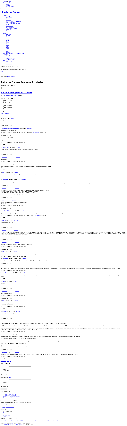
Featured (8, 16)
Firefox (7, 4)
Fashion (7, 40)
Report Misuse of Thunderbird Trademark (44, 420)
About (4, 412)
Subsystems (4, 291)
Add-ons (16, 12)
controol (3, 251)
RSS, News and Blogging (11, 28)
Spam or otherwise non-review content (11, 394)
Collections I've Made (10, 58)
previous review (36, 132)
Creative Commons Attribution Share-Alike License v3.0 (13, 424)
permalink (13, 118)
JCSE (3, 200)
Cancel (9, 377)
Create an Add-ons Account (6, 404)
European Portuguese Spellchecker (16, 92)
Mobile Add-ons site (11, 76)
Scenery (7, 47)
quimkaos (4, 230)
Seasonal (8, 48)
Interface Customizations (11, 22)
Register (5, 1)
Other (7, 46)
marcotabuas (4, 157)
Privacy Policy (4, 420)
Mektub (3, 281)
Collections (5, 54)
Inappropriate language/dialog (9, 395)
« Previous (4, 361)
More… (4, 60)
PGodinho (4, 188)
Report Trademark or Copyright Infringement (17, 420)
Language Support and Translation (13, 23)
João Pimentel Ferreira (6, 210)
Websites (8, 52)
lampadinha (4, 352)
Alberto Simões (5, 95)
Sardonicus (4, 242)
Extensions (5, 15)
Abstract (7, 37)
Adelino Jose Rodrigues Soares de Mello (10, 128)
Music (7, 43)
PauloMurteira (5, 266)
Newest (7, 36)
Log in (9, 1)
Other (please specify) (7, 397)
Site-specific (8, 30)
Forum (4, 416)
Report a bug (56, 420)
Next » (8, 361)
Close (2, 71)
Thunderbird (8, 5)
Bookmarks (8, 20)
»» (10, 361)
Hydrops (3, 300)
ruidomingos (4, 311)
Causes (7, 39)
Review (6, 369)
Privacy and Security (10, 27)
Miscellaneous (9, 24)
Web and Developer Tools (11, 32)
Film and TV (8, 41)
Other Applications (7, 2)
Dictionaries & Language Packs (12, 61)
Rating (6, 370)
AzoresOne (4, 137)
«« (1, 361)
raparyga (3, 172)
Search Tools (8, 29)
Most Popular (9, 17)
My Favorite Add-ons (10, 59)
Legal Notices (31, 420)
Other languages (4, 418)
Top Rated (8, 18)
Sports (7, 51)
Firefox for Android (10, 6)
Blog (4, 413)
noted (12, 423)
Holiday (7, 42)
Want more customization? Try (13, 53)
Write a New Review (5, 113)
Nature (7, 45)
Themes (4, 33)
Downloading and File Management (13, 21)
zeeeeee (3, 321)
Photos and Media (9, 26)
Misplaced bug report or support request (11, 396)
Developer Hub (9, 64)
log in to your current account (8, 407)
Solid (7, 49)
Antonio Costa (5, 147)
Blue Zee (4, 220)
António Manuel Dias (14, 95)
